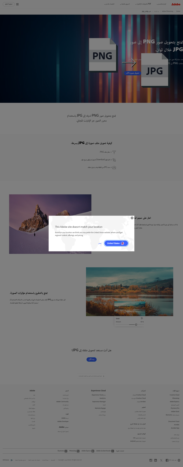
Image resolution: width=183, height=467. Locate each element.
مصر (99, 243)
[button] (132, 218)
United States (113, 243)
